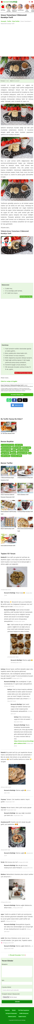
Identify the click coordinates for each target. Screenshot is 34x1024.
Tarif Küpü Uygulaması (23, 1010)
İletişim (14, 1010)
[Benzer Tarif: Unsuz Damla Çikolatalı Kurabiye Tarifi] (25, 522)
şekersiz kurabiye (6, 447)
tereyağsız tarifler (6, 450)
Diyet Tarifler (15, 21)
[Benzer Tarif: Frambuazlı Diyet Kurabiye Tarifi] (25, 505)
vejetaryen (13, 453)
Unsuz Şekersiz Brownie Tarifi (8, 545)
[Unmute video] (17, 245)
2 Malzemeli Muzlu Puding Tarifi (25, 477)
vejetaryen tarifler (22, 453)
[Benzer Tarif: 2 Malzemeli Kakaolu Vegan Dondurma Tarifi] (9, 471)
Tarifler (9, 21)
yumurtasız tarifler (16, 456)
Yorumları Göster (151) (17, 394)
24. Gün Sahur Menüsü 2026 (8, 433)
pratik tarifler (18, 445)
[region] (17, 40)
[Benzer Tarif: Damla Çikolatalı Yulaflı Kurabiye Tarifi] (9, 505)
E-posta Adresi (6, 987)
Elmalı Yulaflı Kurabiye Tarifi (7, 528)
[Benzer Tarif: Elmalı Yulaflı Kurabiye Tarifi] (9, 522)
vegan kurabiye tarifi (23, 450)
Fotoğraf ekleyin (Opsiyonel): (11, 994)
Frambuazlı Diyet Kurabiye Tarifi (25, 511)
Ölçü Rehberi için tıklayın (26, 296)
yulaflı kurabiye (5, 456)
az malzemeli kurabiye (7, 445)
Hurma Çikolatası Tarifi (22, 494)
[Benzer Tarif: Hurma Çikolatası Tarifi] (25, 488)
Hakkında (7, 1010)
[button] (32, 1)
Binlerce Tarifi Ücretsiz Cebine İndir (23, 372)
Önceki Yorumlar (14, 955)
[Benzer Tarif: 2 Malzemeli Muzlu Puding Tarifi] (25, 471)
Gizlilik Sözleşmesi (23, 1013)
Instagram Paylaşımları (11, 1013)
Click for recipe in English (9, 381)
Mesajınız (5, 964)
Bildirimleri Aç (18, 405)
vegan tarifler (5, 453)
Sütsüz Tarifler (26, 447)
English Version (22, 1016)
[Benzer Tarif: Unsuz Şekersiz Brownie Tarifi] (9, 539)
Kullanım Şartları (12, 1016)
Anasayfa (3, 21)
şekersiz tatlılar (16, 447)
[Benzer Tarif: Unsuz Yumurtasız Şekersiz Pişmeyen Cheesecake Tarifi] (9, 488)
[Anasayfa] (9, 2)
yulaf (29, 453)
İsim (3, 980)
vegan (14, 450)
